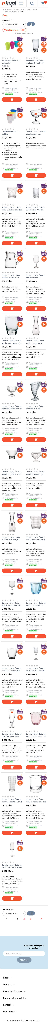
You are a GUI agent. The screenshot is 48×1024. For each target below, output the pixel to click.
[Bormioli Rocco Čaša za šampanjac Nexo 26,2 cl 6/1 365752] (12, 849)
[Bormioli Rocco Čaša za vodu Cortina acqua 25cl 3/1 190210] (36, 784)
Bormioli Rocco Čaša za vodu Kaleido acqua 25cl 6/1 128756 (12, 208)
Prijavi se (24, 960)
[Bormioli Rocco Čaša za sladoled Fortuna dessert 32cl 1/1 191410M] (36, 391)
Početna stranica (7, 9)
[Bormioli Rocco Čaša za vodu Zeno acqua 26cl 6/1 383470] (12, 653)
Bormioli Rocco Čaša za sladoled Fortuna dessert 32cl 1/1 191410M (36, 407)
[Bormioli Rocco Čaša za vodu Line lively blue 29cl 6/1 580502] (36, 587)
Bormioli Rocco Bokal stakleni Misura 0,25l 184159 (11, 538)
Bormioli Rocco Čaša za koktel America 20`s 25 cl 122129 (36, 669)
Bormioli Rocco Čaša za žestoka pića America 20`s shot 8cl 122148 (36, 208)
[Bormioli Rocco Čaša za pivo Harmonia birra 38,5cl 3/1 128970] (12, 718)
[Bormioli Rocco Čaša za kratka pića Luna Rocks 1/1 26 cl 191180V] (12, 325)
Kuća (28, 9)
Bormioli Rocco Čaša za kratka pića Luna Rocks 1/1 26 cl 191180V (12, 342)
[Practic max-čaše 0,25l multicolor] (12, 45)
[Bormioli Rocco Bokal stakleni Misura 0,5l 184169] (36, 325)
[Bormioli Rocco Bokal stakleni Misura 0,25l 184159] (12, 522)
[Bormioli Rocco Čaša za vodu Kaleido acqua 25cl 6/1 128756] (12, 192)
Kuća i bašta (20, 9)
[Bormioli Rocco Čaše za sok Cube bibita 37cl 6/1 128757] (12, 784)
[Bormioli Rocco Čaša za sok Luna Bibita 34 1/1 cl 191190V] (36, 45)
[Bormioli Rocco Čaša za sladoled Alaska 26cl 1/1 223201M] (12, 391)
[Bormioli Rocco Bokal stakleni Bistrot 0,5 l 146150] (12, 260)
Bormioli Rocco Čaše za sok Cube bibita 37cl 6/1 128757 (12, 800)
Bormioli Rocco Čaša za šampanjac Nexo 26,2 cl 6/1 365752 (12, 866)
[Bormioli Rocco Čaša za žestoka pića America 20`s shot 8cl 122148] (36, 192)
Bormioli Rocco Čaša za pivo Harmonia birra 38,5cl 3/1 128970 (12, 735)
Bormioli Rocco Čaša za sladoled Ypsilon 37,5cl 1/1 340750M (12, 473)
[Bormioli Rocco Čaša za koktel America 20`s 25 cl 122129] (36, 653)
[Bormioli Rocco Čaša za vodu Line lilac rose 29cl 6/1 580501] (36, 718)
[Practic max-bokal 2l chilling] (12, 116)
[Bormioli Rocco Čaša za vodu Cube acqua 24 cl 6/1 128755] (36, 522)
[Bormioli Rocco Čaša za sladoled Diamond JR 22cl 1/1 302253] (36, 456)
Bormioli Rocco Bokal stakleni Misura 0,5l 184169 (35, 342)
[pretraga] (32, 3)
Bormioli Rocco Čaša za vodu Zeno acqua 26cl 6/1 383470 (12, 669)
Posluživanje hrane (11, 11)
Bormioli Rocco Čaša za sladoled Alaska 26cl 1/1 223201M (12, 407)
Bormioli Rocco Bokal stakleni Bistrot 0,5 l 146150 (11, 276)
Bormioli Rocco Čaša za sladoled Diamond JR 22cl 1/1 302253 (36, 473)
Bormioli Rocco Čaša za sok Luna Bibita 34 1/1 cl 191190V (35, 61)
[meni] (21, 3)
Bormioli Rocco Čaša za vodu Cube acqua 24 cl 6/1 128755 (36, 538)
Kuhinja (34, 9)
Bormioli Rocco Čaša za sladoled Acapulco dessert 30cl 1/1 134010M (36, 133)
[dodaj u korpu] (12, 99)
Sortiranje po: (7, 20)
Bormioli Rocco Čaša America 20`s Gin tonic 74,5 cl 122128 (11, 604)
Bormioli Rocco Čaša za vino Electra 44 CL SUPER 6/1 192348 (36, 276)
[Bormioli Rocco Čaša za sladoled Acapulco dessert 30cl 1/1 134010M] (36, 116)
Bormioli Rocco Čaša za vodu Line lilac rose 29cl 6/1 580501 (36, 735)
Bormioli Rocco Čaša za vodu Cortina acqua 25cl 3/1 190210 (36, 800)
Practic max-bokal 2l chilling (10, 133)
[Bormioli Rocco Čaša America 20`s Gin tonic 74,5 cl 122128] (12, 587)
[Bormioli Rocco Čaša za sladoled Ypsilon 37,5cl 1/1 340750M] (12, 456)
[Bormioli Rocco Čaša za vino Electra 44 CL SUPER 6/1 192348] (36, 260)
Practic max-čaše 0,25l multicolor (11, 61)
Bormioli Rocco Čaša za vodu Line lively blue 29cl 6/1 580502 (36, 604)
